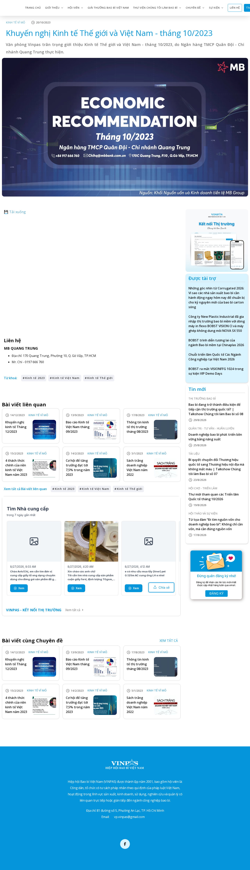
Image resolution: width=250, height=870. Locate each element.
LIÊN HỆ (235, 7)
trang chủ (33, 7)
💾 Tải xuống (15, 211)
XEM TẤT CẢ (169, 640)
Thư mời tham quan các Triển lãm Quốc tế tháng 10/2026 (213, 496)
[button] (54, 8)
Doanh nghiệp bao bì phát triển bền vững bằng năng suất (215, 436)
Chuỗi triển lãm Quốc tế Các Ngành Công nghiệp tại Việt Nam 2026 (214, 356)
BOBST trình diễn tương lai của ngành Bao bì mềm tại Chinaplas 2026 (216, 342)
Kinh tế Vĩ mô (15, 22)
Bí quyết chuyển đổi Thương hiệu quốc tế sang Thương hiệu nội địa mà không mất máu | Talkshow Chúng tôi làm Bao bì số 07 (216, 467)
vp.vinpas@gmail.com (129, 817)
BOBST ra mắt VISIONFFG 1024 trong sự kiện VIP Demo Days (215, 371)
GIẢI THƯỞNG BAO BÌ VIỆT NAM (108, 7)
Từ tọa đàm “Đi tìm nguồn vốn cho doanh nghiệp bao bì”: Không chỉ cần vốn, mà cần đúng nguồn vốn (215, 524)
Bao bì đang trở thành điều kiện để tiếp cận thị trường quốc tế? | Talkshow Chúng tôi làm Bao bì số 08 (215, 409)
